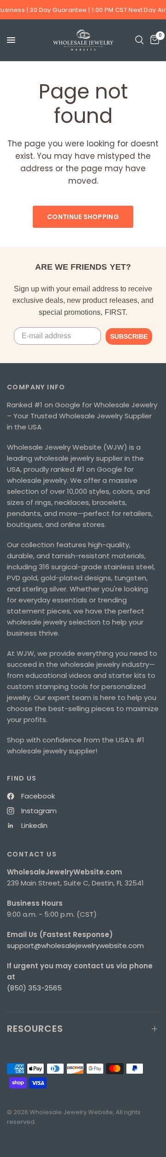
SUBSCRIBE (129, 336)
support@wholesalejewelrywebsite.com (75, 945)
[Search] (139, 40)
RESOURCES (35, 1028)
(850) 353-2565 (34, 988)
